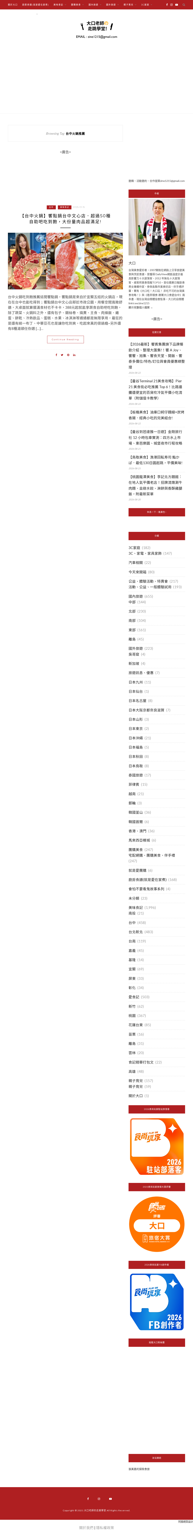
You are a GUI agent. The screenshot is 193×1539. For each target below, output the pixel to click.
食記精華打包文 (141, 1062)
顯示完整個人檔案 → (141, 307)
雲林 (132, 1053)
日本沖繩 (136, 738)
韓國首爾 (136, 822)
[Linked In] (74, 354)
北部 (132, 611)
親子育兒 (136, 1081)
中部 (132, 602)
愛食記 (134, 997)
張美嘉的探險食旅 (139, 1469)
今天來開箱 (137, 572)
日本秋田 (136, 756)
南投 (132, 913)
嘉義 (132, 950)
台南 (132, 941)
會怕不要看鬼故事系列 (146, 889)
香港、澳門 (137, 831)
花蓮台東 (136, 1025)
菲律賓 (134, 784)
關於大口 (13, 4)
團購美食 (136, 850)
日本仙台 (136, 691)
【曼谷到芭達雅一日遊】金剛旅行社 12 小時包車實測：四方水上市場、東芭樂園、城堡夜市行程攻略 (155, 437)
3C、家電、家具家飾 (145, 553)
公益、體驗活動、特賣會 (148, 581)
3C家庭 (134, 548)
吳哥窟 (134, 654)
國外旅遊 (136, 648)
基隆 (132, 960)
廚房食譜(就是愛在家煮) (35, 4)
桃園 (132, 1016)
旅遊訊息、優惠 (141, 673)
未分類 (134, 898)
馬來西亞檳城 (139, 840)
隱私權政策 (105, 1528)
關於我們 (86, 1528)
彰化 (132, 988)
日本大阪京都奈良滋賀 (146, 710)
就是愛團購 (137, 870)
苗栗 (132, 1034)
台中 (51, 207)
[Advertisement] (157, 148)
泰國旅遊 (136, 775)
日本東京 (136, 728)
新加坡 (134, 663)
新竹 (132, 1006)
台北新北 (136, 932)
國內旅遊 (136, 596)
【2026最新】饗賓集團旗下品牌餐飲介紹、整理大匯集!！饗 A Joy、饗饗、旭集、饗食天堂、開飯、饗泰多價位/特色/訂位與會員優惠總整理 (157, 355)
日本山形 (136, 719)
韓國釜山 (136, 812)
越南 (132, 794)
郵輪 (132, 803)
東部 (132, 630)
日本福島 (136, 747)
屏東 (132, 978)
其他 (45, 14)
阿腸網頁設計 (185, 1521)
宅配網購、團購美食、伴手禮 (152, 855)
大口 (132, 263)
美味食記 (64, 207)
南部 (132, 620)
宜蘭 (132, 969)
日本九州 (136, 682)
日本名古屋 (137, 701)
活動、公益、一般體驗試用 (150, 587)
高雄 (132, 1071)
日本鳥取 (136, 766)
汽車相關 (136, 563)
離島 (132, 639)
